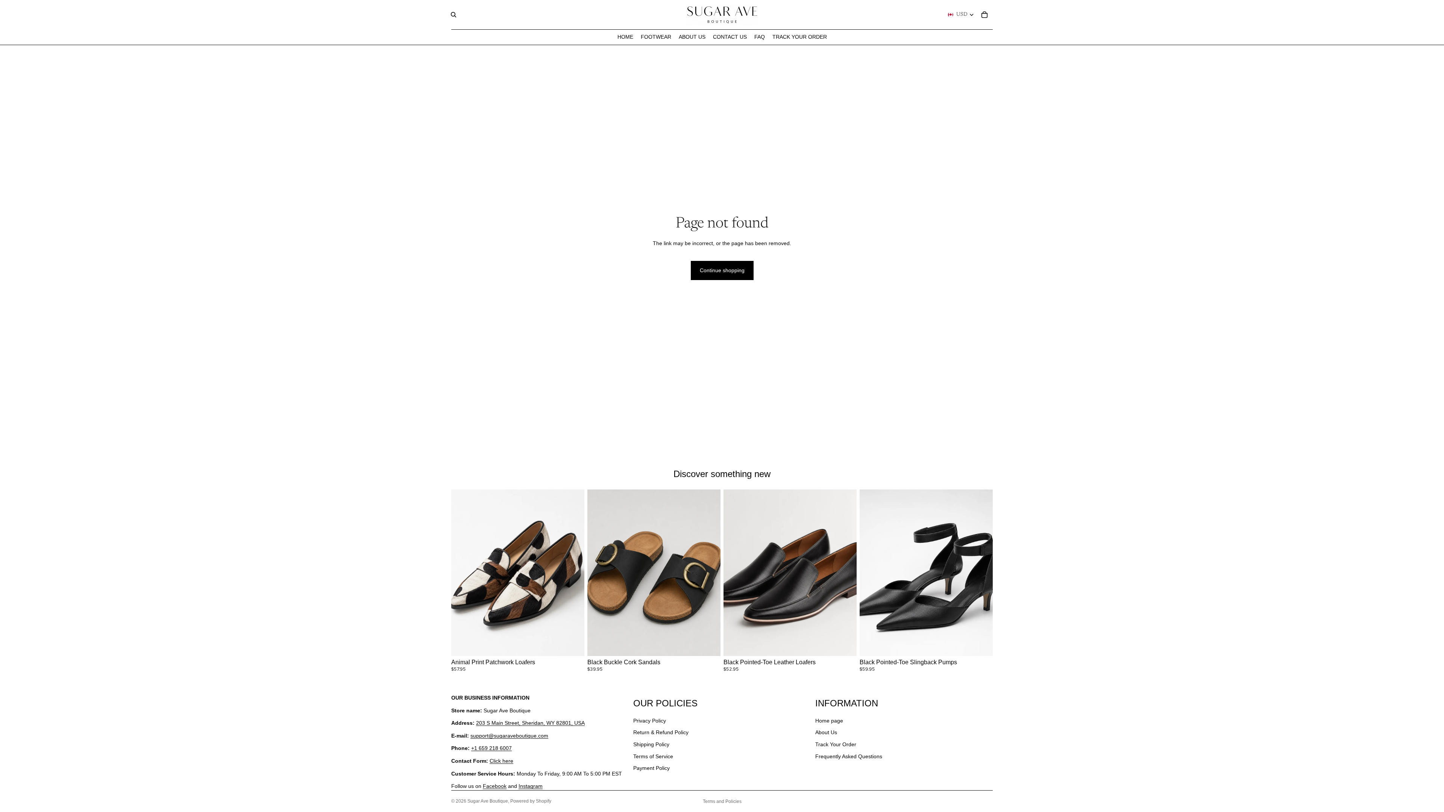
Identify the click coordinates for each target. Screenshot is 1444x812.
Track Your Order (835, 744)
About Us (826, 733)
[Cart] (984, 14)
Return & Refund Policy (661, 733)
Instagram (531, 786)
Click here (501, 761)
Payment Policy (651, 768)
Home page (829, 721)
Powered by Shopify (530, 801)
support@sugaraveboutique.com (509, 736)
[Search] (453, 14)
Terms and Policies (722, 801)
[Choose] (572, 644)
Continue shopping (722, 270)
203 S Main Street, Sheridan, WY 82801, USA (530, 723)
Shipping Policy (651, 744)
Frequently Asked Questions (848, 756)
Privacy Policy (649, 721)
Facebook (495, 786)
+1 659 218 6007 (491, 748)
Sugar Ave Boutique (487, 801)
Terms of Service (653, 756)
